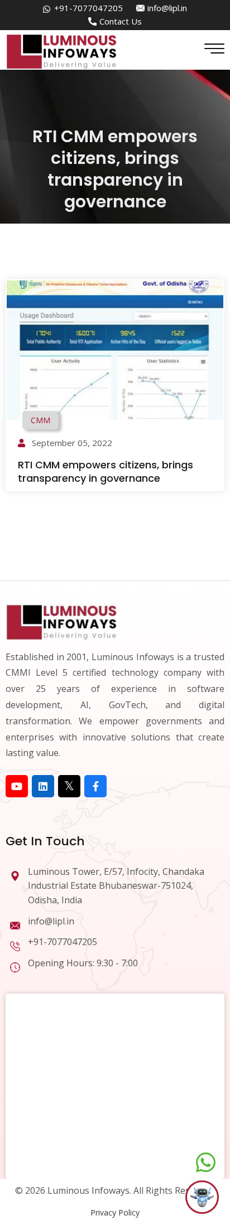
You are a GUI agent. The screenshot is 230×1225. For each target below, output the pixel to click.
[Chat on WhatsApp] (206, 1162)
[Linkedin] (43, 786)
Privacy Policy (115, 1212)
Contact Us (120, 21)
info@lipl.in (167, 7)
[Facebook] (95, 786)
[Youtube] (17, 786)
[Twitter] (69, 786)
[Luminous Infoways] (61, 621)
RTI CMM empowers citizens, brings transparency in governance (105, 471)
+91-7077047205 (88, 7)
